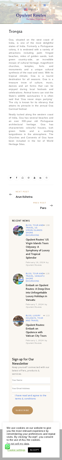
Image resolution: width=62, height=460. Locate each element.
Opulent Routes (34, 265)
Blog (29, 225)
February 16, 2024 (35, 262)
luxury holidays (33, 316)
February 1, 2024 (35, 340)
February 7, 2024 (35, 304)
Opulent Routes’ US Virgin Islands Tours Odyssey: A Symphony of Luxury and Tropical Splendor (38, 248)
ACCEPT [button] (34, 450)
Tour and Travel (34, 319)
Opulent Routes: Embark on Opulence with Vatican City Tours (36, 330)
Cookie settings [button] (16, 450)
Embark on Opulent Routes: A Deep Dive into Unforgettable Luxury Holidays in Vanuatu (38, 292)
